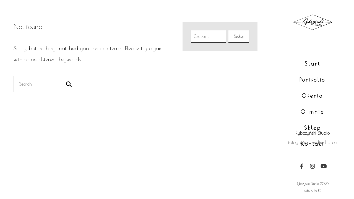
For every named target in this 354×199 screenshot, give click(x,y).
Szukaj (239, 36)
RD (319, 190)
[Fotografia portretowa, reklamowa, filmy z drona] (312, 40)
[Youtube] (323, 166)
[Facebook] (301, 166)
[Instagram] (312, 166)
